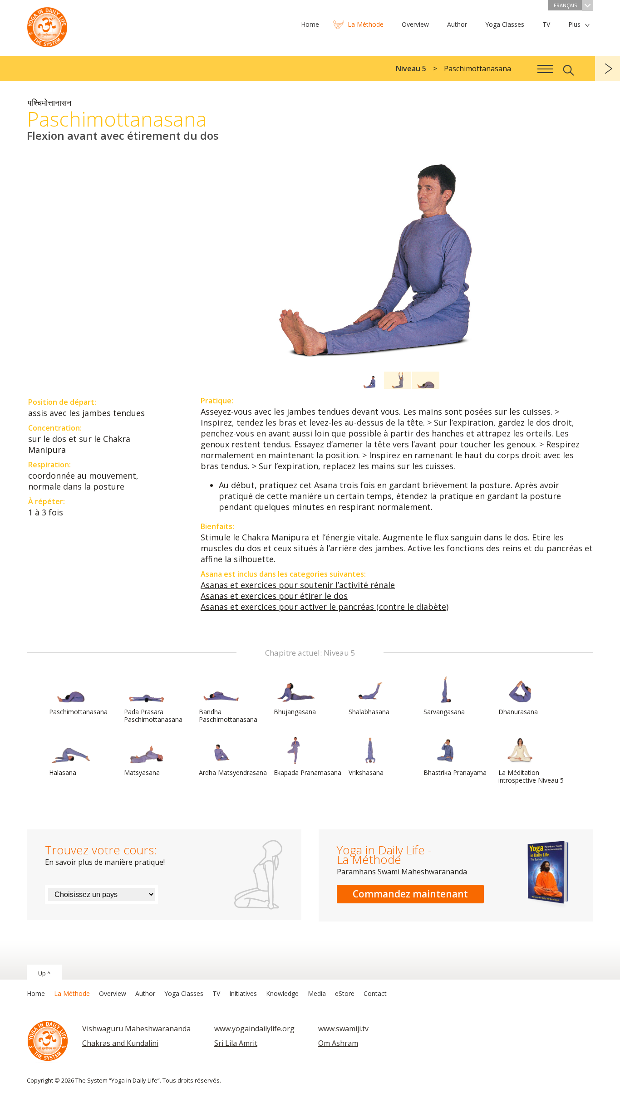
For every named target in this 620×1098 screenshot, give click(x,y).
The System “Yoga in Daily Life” (47, 25)
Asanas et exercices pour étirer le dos (274, 595)
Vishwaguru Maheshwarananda (136, 1029)
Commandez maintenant (410, 893)
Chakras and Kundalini (120, 1043)
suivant (607, 68)
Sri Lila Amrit (235, 1043)
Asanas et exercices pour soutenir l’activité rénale (298, 584)
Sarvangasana (444, 711)
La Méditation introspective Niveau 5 (531, 776)
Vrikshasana (366, 772)
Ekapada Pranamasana (307, 772)
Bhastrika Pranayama (455, 772)
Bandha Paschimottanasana (228, 715)
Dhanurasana (518, 711)
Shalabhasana (369, 711)
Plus (574, 24)
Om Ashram (338, 1043)
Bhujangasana (295, 711)
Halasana (62, 772)
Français (565, 5)
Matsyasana (142, 772)
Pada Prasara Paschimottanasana (153, 715)
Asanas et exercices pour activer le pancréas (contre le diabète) (324, 606)
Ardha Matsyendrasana (233, 772)
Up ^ (44, 973)
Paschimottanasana (78, 711)
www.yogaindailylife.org (254, 1029)
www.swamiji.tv (343, 1029)
